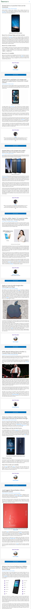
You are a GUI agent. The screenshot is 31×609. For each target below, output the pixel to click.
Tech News (9, 288)
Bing (12, 328)
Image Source (15, 529)
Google (7, 297)
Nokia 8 (14, 466)
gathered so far (23, 425)
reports (6, 466)
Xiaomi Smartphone (11, 493)
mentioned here (19, 424)
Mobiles (9, 8)
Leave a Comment (5, 8)
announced (27, 361)
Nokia (25, 434)
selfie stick (11, 263)
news (7, 531)
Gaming (9, 354)
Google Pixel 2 (12, 106)
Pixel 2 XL (23, 119)
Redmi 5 (20, 532)
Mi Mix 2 (16, 495)
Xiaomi (17, 543)
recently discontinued (15, 394)
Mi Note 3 (20, 495)
